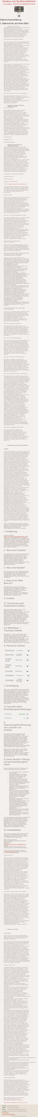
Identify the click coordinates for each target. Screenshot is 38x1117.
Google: (21, 1100)
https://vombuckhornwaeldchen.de (15, 536)
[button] (19, 15)
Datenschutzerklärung (8, 1114)
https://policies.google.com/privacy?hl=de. (15, 1102)
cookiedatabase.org (10, 851)
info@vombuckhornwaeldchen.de (17, 184)
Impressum (5, 1112)
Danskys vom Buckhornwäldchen (19, 1)
